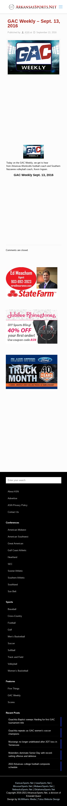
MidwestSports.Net (43, 786)
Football (12, 623)
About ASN (13, 491)
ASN (27, 32)
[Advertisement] (33, 112)
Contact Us (13, 512)
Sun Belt (12, 591)
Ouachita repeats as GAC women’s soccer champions (29, 732)
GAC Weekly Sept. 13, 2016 (33, 175)
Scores (11, 702)
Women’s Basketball (18, 671)
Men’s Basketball (16, 636)
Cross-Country (15, 616)
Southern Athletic (16, 577)
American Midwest (17, 530)
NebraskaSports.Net (22, 789)
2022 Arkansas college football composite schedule (29, 766)
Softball (11, 650)
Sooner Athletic (15, 571)
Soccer (11, 643)
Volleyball (12, 664)
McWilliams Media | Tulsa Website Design (39, 799)
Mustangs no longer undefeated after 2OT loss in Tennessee (32, 743)
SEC (10, 564)
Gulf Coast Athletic (17, 550)
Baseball (12, 609)
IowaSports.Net (43, 783)
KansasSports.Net (24, 783)
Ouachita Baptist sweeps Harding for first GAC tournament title (31, 721)
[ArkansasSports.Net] (33, 7)
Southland (13, 584)
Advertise (12, 498)
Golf (10, 629)
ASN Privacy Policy (17, 505)
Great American (15, 543)
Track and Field (15, 657)
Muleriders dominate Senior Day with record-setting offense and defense (30, 754)
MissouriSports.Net (22, 786)
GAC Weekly (14, 695)
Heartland (12, 557)
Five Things (13, 688)
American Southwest (18, 536)
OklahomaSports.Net (44, 789)
